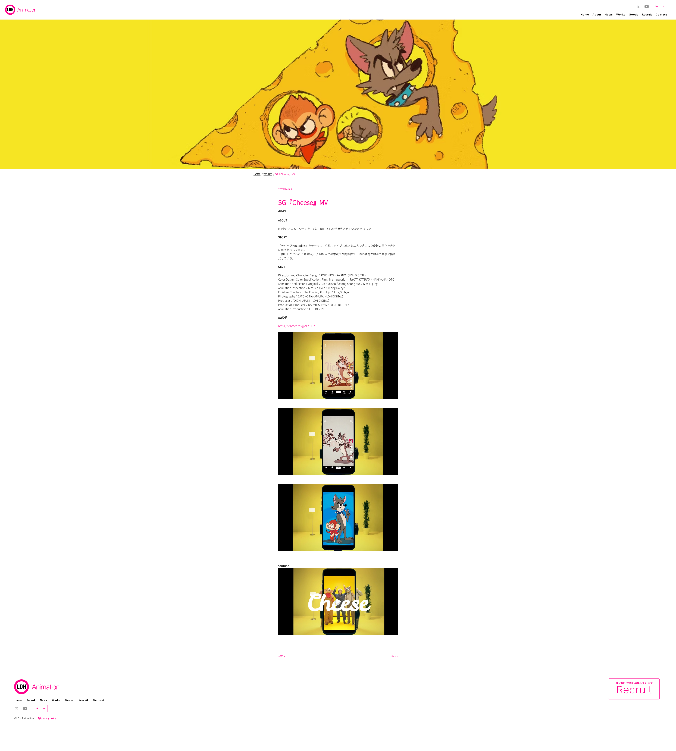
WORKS (268, 174)
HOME (257, 174)
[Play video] (338, 601)
